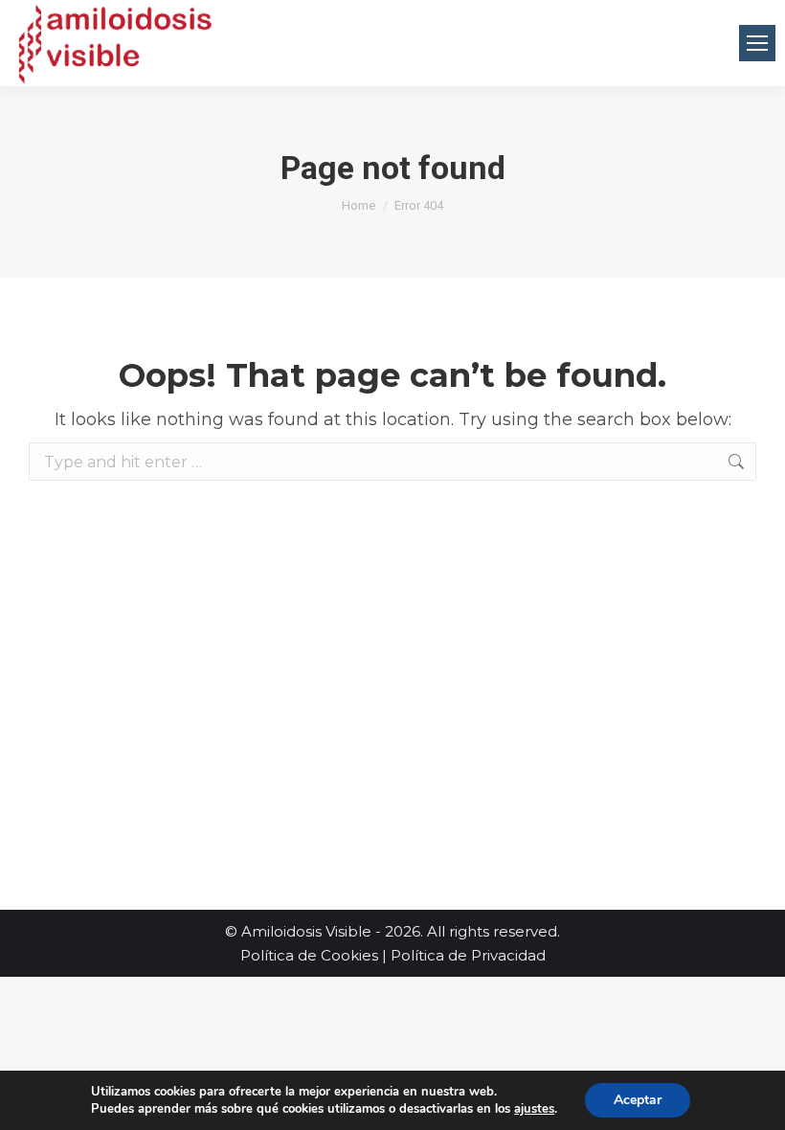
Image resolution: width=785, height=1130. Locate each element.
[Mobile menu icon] (757, 43)
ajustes (534, 1109)
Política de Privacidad (468, 955)
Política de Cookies (309, 955)
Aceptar (638, 1100)
